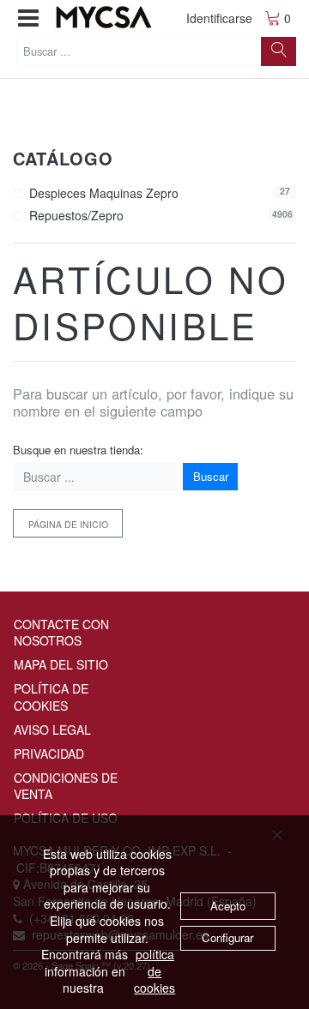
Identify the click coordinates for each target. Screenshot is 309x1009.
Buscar (210, 476)
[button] (28, 18)
